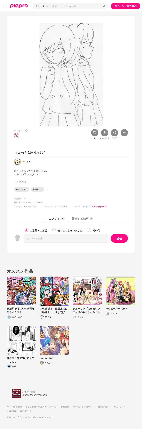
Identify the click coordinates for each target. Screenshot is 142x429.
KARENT (11, 411)
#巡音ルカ (37, 189)
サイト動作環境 (14, 406)
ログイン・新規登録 (125, 6)
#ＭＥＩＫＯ (22, 189)
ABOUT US (25, 411)
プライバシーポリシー (83, 406)
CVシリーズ (120, 406)
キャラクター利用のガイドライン (41, 406)
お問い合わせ (104, 406)
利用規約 (65, 406)
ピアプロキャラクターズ (94, 206)
